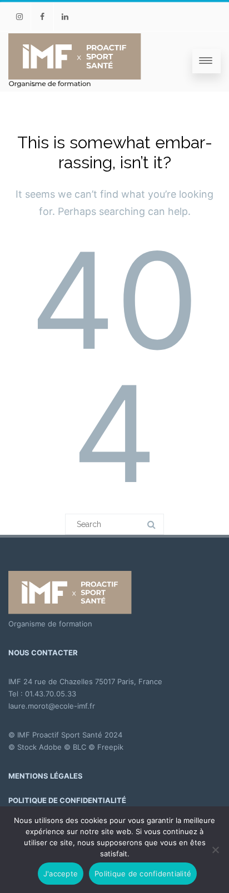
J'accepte (60, 873)
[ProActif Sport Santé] (75, 61)
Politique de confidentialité (142, 873)
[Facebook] (42, 16)
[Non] (215, 849)
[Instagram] (19, 16)
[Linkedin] (65, 16)
